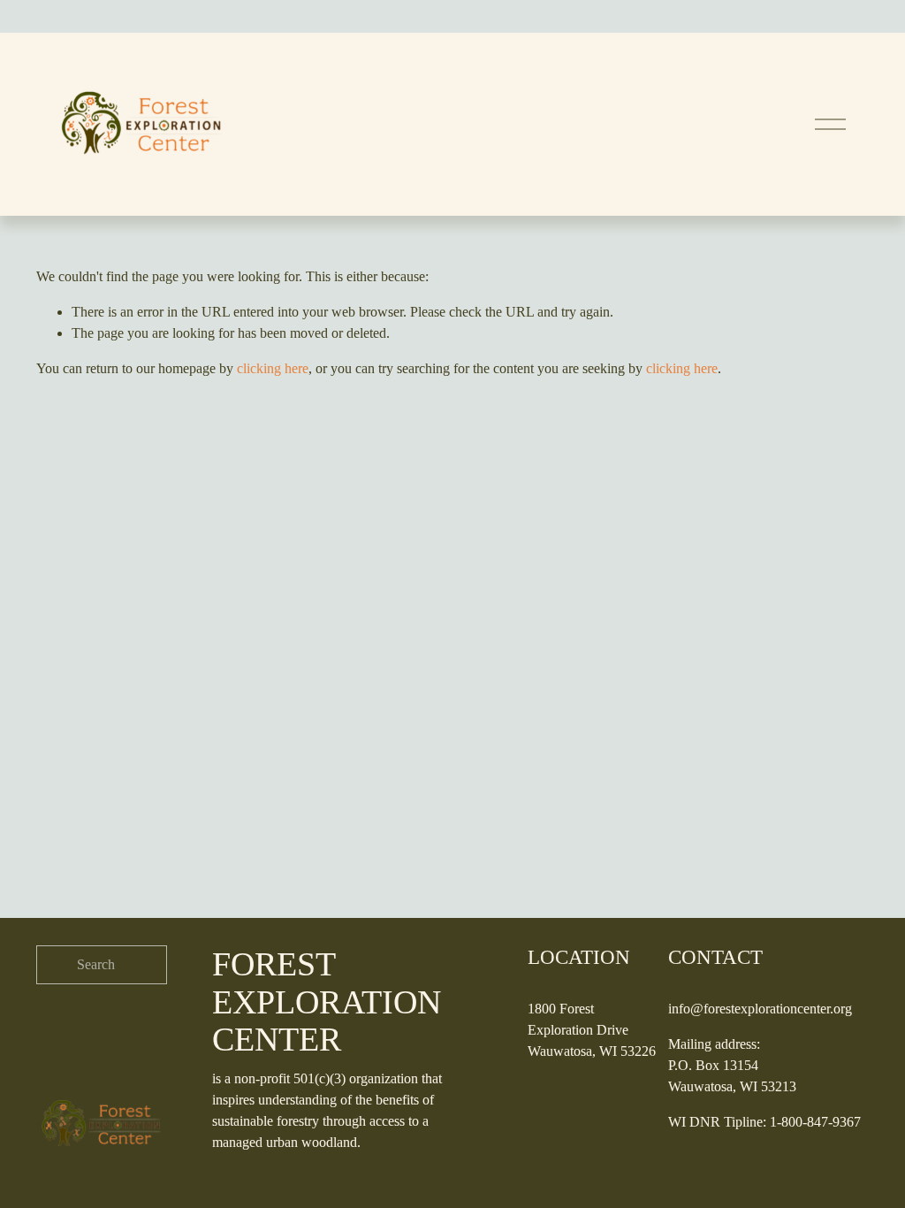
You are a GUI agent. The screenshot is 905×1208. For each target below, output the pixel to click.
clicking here (272, 368)
